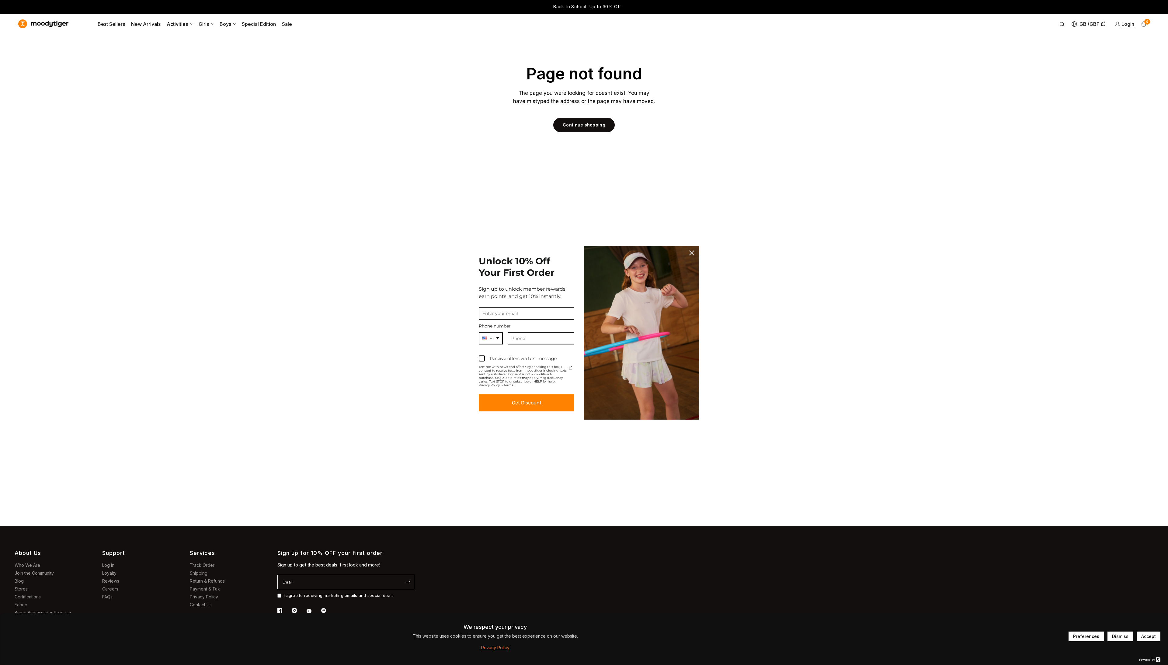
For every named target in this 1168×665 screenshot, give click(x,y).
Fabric (21, 604)
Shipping (198, 573)
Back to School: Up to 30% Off (584, 6)
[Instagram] (298, 610)
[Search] (1062, 24)
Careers (110, 588)
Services (202, 553)
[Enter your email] (408, 582)
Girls (204, 24)
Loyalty (109, 573)
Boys (225, 24)
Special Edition (259, 24)
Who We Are (27, 565)
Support (113, 553)
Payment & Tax (205, 588)
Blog (19, 581)
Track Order (202, 565)
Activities (177, 24)
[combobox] (491, 338)
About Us (28, 553)
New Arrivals (146, 24)
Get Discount (526, 403)
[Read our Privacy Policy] (570, 368)
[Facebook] (284, 610)
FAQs (107, 596)
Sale (287, 24)
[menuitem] (111, 24)
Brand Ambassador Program (43, 612)
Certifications (28, 596)
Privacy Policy (204, 596)
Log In (108, 565)
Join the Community (34, 573)
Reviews (110, 581)
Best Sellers (111, 24)
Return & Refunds (207, 581)
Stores (21, 588)
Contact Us (201, 604)
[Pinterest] (328, 610)
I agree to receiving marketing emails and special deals (339, 595)
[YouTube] (313, 611)
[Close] (691, 252)
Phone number (495, 325)
